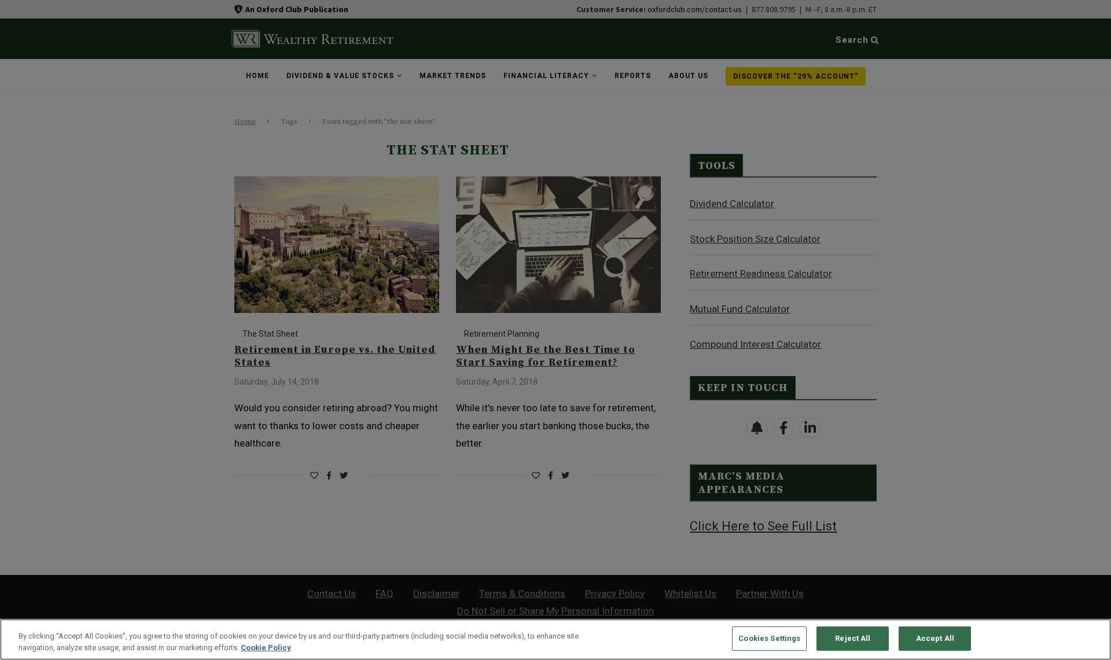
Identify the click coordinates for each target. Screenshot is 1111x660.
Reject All (852, 638)
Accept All (935, 638)
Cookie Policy (266, 647)
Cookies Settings (769, 638)
